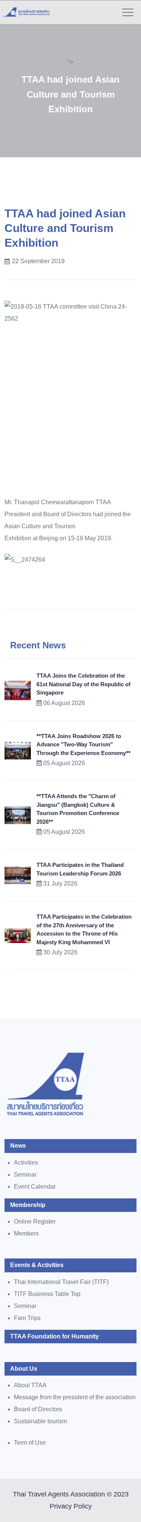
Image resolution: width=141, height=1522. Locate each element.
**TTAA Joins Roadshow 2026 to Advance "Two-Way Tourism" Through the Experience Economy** (83, 744)
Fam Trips (27, 1318)
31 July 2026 (60, 883)
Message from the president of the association (75, 1397)
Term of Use (30, 1442)
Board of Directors (38, 1409)
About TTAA (30, 1385)
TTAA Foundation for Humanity (54, 1336)
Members (26, 1233)
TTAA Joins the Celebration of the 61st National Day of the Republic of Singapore (83, 684)
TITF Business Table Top (47, 1294)
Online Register (35, 1221)
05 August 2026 (64, 763)
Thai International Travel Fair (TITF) (61, 1282)
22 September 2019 (38, 261)
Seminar (25, 1174)
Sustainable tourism (40, 1421)
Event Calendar (35, 1186)
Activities (26, 1162)
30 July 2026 (60, 952)
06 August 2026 (64, 703)
